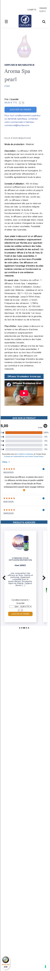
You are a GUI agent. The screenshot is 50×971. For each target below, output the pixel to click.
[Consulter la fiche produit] (20, 551)
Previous (5, 577)
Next (43, 577)
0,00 (41, 11)
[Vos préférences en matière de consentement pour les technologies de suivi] (45, 966)
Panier (43, 8)
